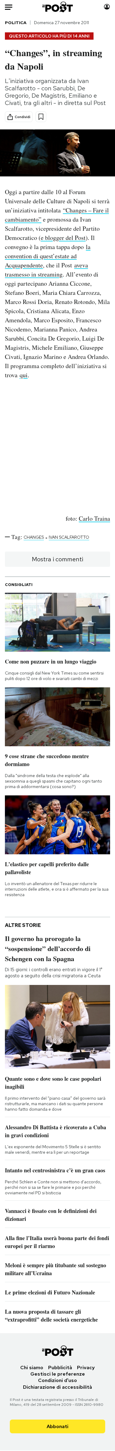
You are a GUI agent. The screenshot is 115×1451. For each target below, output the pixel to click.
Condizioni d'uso (57, 1380)
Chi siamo (31, 1367)
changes (34, 537)
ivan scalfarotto (69, 537)
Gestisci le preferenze (57, 1374)
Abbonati (57, 1426)
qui (24, 375)
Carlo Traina (94, 518)
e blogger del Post (63, 237)
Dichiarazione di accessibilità (57, 1387)
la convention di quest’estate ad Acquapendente (47, 256)
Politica (15, 22)
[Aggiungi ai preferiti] (41, 117)
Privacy (86, 1367)
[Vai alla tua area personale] (107, 7)
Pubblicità (60, 1367)
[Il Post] (57, 7)
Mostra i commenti (57, 559)
